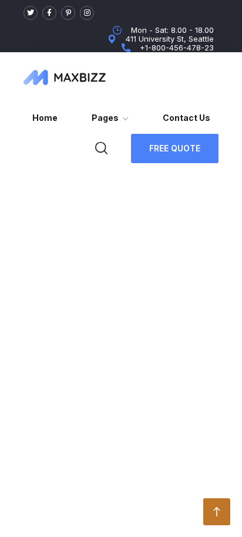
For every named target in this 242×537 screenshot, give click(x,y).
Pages (105, 118)
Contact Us (186, 118)
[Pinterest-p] (68, 13)
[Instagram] (87, 13)
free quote (174, 148)
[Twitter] (30, 13)
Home (45, 118)
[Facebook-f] (49, 13)
